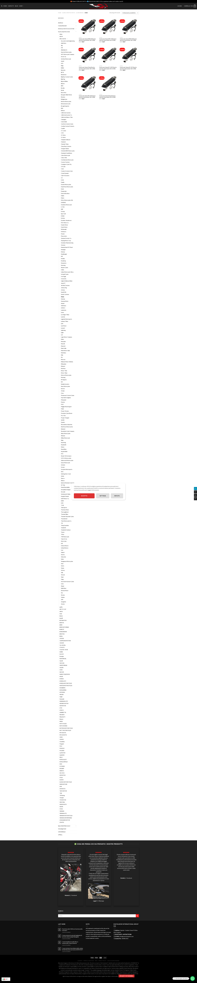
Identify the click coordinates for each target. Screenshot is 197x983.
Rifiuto (117, 495)
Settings (103, 495)
